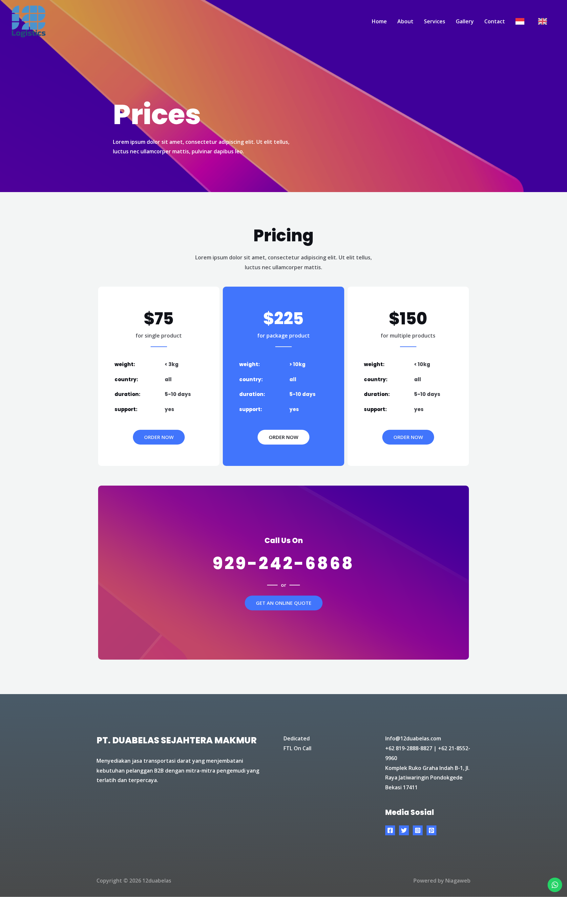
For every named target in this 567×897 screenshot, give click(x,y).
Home (379, 21)
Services (434, 21)
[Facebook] (390, 830)
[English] (544, 21)
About (405, 21)
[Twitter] (404, 830)
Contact (494, 21)
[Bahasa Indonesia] (521, 21)
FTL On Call (297, 748)
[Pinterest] (431, 830)
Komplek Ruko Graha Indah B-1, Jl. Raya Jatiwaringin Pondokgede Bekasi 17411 (427, 777)
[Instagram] (418, 830)
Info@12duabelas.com (413, 738)
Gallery (465, 21)
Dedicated (297, 738)
